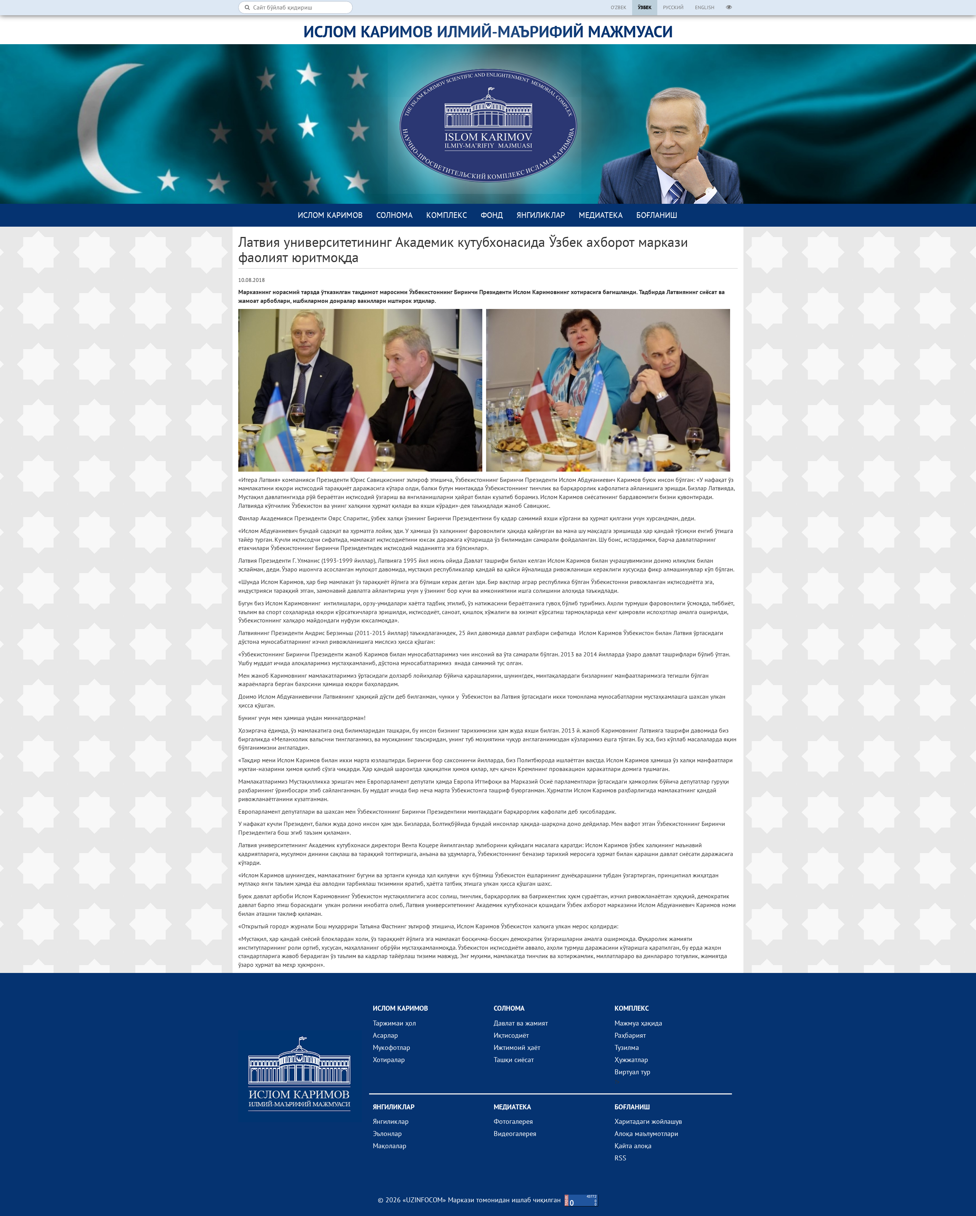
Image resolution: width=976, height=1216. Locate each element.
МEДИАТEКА (601, 215)
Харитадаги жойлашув (648, 1121)
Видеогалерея (515, 1133)
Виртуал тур (632, 1071)
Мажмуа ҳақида (638, 1023)
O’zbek (618, 7)
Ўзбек (645, 7)
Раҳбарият (630, 1035)
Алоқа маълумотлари (646, 1133)
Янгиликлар (541, 215)
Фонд (492, 215)
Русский (673, 7)
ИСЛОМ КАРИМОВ (330, 215)
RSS (620, 1158)
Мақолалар (389, 1145)
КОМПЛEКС (446, 215)
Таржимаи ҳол (394, 1023)
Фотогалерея (513, 1121)
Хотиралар (389, 1059)
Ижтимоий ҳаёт (517, 1047)
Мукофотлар (391, 1047)
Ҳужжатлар (631, 1059)
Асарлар (385, 1035)
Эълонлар (387, 1133)
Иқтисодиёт (511, 1035)
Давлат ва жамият (521, 1023)
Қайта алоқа (633, 1145)
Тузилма (627, 1047)
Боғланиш (656, 215)
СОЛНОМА (394, 215)
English (704, 7)
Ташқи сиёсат (514, 1059)
